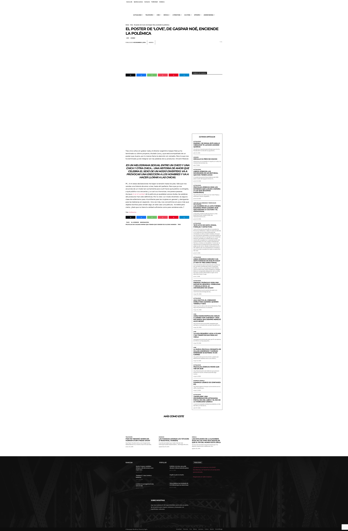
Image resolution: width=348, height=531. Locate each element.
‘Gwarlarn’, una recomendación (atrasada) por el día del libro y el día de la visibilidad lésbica (206, 399)
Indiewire (132, 212)
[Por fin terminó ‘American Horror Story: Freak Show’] (141, 428)
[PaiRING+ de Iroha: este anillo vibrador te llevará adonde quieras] (163, 468)
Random (161, 437)
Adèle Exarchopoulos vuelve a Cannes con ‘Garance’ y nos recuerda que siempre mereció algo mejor (207, 318)
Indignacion (144, 222)
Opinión (196, 157)
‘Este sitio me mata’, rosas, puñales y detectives (204, 226)
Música (194, 437)
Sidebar (132, 38)
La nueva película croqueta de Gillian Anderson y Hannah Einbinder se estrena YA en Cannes (207, 351)
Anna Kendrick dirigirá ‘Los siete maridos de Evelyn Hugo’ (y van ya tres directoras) (206, 261)
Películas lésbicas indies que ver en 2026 (206, 368)
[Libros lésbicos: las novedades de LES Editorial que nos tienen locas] (163, 486)
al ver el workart (138, 194)
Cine (131, 25)
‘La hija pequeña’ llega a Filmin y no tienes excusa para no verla (207, 335)
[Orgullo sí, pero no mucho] (163, 477)
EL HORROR (135, 222)
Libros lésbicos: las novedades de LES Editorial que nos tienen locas (205, 173)
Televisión (129, 437)
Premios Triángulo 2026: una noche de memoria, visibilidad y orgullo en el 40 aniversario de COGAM (206, 285)
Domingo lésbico (198, 380)
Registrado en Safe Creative (202, 477)
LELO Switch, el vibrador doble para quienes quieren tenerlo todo (205, 302)
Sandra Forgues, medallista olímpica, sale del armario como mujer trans (144, 468)
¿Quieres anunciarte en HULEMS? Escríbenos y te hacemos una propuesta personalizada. (206, 469)
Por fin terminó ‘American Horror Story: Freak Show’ (138, 440)
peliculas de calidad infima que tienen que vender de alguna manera (151, 224)
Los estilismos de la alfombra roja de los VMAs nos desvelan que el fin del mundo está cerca (206, 440)
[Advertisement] (174, 58)
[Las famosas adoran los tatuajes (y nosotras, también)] (174, 428)
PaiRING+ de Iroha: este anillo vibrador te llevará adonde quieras (206, 145)
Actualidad (197, 141)
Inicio (127, 25)
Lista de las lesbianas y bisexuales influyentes (204, 203)
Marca (151, 42)
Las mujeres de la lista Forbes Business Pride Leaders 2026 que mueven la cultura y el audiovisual (206, 208)
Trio (179, 224)
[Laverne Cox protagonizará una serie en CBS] (130, 486)
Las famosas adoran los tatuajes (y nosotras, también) (174, 440)
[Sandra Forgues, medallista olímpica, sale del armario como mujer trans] (130, 468)
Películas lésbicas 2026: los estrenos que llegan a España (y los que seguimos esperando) (206, 189)
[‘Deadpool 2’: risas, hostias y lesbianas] (130, 478)
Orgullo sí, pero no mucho (205, 159)
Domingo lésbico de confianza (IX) (207, 383)
